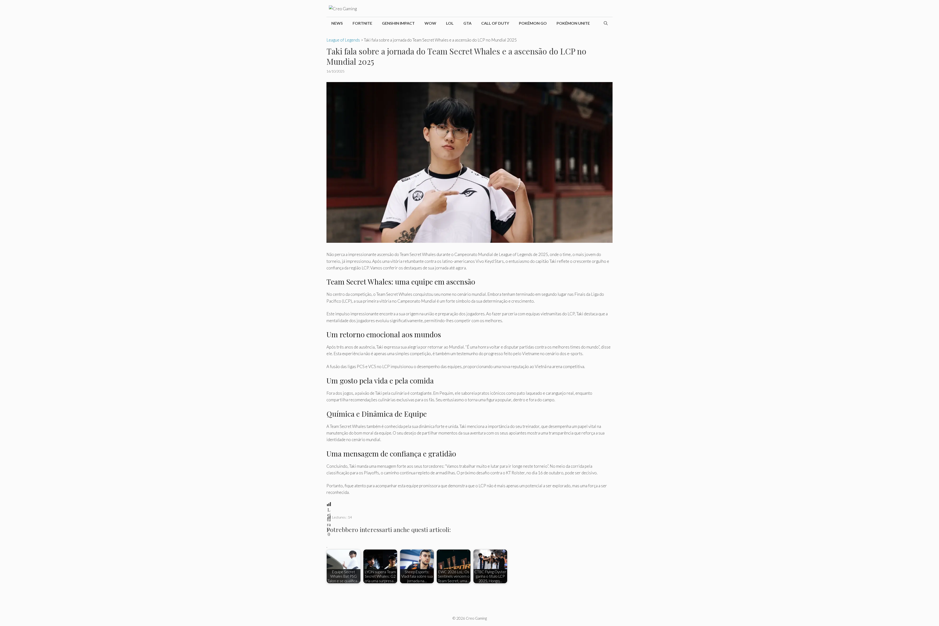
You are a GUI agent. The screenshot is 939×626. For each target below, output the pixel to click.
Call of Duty (495, 23)
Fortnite (362, 23)
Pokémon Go (533, 23)
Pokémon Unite (573, 23)
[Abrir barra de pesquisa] (606, 23)
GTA (467, 23)
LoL (450, 23)
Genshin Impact (398, 23)
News (337, 23)
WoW (430, 23)
